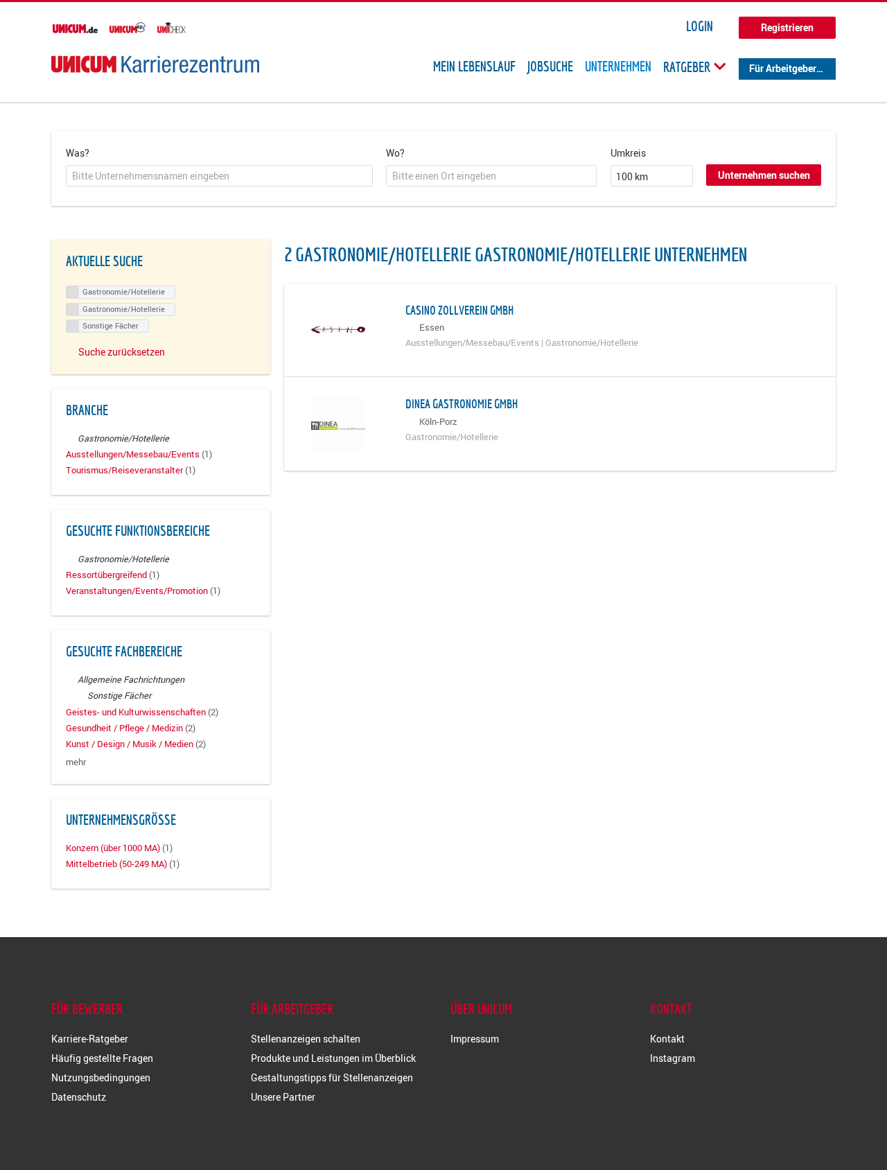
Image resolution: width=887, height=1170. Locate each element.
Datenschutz (78, 1096)
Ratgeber (688, 66)
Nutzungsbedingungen (100, 1077)
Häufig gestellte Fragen (102, 1058)
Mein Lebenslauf (474, 66)
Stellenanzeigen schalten (305, 1038)
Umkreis (628, 152)
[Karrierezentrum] (155, 64)
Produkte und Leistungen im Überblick (333, 1058)
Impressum (474, 1038)
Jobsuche (550, 66)
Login (699, 26)
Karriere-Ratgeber (89, 1038)
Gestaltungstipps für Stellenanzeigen (332, 1077)
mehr (76, 762)
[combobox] (219, 176)
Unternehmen (618, 66)
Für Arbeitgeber (782, 68)
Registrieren (787, 27)
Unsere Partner (283, 1096)
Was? (77, 152)
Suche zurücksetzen (121, 351)
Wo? (395, 152)
